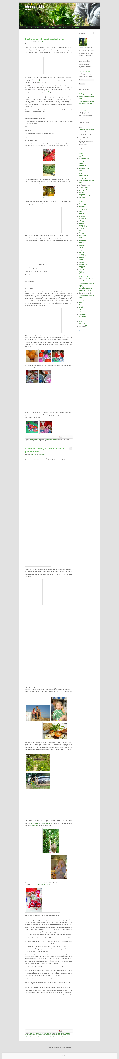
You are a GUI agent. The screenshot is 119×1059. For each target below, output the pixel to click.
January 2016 (82, 215)
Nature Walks (82, 194)
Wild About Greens (83, 187)
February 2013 (82, 256)
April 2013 (81, 252)
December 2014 (82, 225)
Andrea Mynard (41, 41)
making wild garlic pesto (47, 823)
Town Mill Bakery (44, 1036)
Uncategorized (82, 316)
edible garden (52, 27)
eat (31, 27)
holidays (65, 27)
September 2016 (83, 210)
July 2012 (81, 268)
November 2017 (82, 204)
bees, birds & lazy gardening (86, 95)
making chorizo (31, 1036)
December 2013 (82, 239)
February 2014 (82, 235)
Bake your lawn (82, 184)
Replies (66, 1036)
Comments (83, 325)
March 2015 (81, 221)
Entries (82, 323)
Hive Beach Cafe (56, 1034)
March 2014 (81, 233)
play (45, 27)
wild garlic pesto (52, 1036)
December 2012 (82, 259)
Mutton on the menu (84, 158)
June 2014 (81, 228)
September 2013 (83, 244)
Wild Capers (82, 197)
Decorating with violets (36, 823)
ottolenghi (37, 441)
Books (31, 1033)
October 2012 (82, 262)
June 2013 (81, 249)
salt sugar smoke (42, 80)
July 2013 (81, 247)
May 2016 (81, 211)
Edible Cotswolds (83, 160)
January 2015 (82, 223)
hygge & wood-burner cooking (86, 103)
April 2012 (81, 273)
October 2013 (82, 242)
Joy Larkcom (63, 1034)
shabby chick (35, 6)
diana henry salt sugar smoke (35, 1034)
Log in (80, 321)
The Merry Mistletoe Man (85, 196)
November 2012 (82, 261)
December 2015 (82, 216)
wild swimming (59, 1036)
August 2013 (82, 245)
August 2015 (82, 220)
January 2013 (82, 257)
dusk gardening (50, 822)
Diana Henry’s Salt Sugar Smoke (42, 884)
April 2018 (81, 203)
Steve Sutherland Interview (85, 190)
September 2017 (83, 206)
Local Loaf (81, 192)
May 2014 (81, 230)
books (71, 27)
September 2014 (83, 227)
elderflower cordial (34, 825)
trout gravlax (50, 441)
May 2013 (81, 251)
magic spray (64, 822)
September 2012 (83, 264)
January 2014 (82, 237)
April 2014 (81, 232)
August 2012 (82, 266)
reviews (77, 27)
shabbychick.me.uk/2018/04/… (86, 119)
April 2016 (81, 213)
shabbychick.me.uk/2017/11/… (86, 129)
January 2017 (82, 208)
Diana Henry (55, 439)
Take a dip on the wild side (85, 167)
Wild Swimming (83, 189)
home (27, 27)
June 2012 (81, 269)
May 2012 (81, 271)
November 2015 (82, 218)
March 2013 (81, 254)
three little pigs (38, 27)
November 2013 (82, 240)
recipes (59, 27)
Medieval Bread (82, 165)
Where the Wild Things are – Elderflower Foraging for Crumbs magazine (86, 173)
